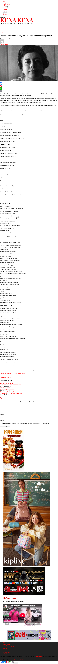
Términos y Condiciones (25, 660)
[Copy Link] (29, 91)
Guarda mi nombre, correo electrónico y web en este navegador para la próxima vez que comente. (25, 424)
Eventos (5, 648)
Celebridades (6, 4)
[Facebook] (29, 82)
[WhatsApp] (29, 88)
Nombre (2, 415)
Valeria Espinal (4, 44)
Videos (5, 14)
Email (1, 418)
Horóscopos (6, 652)
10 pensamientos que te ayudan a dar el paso (11, 393)
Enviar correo (39, 656)
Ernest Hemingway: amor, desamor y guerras (11, 385)
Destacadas (3, 392)
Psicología (16, 392)
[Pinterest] (29, 86)
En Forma (9, 392)
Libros (11, 383)
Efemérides (3, 373)
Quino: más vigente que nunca (7, 389)
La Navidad (6, 653)
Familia (5, 649)
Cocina (5, 645)
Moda (4, 3)
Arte (1, 387)
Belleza (5, 1)
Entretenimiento (4, 383)
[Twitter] (29, 84)
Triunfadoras (21, 373)
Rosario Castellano (12, 373)
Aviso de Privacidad (14, 660)
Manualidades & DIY (8, 647)
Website (2, 421)
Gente (2, 32)
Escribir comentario (5, 377)
